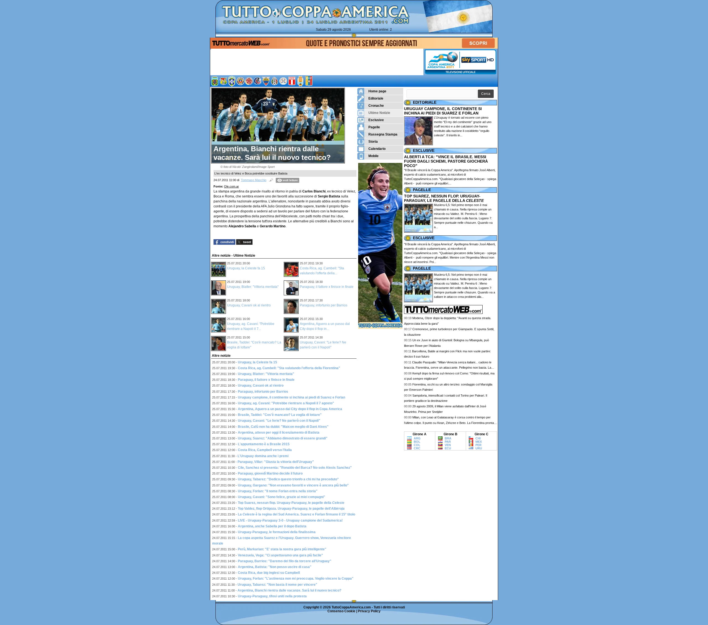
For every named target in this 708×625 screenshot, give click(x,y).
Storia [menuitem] (373, 142)
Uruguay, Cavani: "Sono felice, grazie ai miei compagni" (281, 497)
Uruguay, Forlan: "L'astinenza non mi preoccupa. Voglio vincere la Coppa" (295, 578)
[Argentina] (214, 81)
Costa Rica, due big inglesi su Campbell (269, 573)
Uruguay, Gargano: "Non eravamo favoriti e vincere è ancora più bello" (293, 485)
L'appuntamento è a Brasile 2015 (264, 444)
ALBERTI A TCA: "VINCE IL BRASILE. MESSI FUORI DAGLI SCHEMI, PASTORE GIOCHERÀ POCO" (446, 161)
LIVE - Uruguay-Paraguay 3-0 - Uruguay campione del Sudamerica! (290, 520)
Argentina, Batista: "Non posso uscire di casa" (274, 567)
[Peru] (292, 81)
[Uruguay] (300, 81)
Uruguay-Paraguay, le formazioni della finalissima (277, 532)
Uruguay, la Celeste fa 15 (246, 268)
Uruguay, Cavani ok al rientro (249, 305)
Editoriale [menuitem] (375, 98)
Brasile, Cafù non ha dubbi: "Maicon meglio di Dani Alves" (283, 427)
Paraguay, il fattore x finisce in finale (326, 287)
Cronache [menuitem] (376, 106)
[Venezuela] (309, 81)
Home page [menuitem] (377, 91)
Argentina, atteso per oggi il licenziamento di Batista (278, 432)
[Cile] (240, 81)
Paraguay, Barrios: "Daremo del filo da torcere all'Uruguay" (284, 561)
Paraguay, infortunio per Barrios (323, 305)
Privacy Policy (369, 611)
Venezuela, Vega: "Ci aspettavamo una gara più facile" (280, 555)
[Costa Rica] (257, 81)
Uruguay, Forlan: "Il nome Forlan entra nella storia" (277, 491)
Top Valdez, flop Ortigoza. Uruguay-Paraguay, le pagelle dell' (291, 509)
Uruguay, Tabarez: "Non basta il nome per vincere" (277, 585)
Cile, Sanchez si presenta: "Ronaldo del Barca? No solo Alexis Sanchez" (295, 468)
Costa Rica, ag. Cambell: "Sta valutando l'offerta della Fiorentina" (289, 368)
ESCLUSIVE (423, 150)
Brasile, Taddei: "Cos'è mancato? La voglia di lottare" (280, 415)
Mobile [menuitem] (373, 156)
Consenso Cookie (341, 611)
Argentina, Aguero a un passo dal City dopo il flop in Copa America (290, 409)
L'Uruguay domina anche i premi (263, 456)
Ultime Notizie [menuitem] (379, 113)
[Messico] (274, 81)
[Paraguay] (283, 81)
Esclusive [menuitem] (376, 120)
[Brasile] (232, 81)
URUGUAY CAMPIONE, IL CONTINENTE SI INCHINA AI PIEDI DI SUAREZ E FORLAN (443, 110)
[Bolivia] (223, 81)
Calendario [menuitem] (377, 149)
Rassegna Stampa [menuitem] (382, 134)
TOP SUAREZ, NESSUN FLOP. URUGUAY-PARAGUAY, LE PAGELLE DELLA (444, 198)
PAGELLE (422, 190)
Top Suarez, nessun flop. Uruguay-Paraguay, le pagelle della (291, 503)
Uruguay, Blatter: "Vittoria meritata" (252, 287)
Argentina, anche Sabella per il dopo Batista (272, 526)
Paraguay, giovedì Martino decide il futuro (270, 473)
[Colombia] (249, 81)
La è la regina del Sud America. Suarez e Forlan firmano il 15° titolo (296, 514)
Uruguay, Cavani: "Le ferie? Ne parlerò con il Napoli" (279, 421)
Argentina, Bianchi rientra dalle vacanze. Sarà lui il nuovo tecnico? (289, 590)
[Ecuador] (266, 81)
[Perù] (471, 444)
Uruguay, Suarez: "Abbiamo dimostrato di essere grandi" (282, 438)
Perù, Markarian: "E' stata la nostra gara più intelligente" (282, 549)
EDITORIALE (424, 102)
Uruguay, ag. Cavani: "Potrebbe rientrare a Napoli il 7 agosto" (286, 403)
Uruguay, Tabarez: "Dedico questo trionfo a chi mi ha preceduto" (288, 479)
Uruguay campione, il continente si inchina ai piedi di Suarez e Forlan (291, 397)
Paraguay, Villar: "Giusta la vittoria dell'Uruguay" (276, 462)
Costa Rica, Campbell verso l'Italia (265, 450)
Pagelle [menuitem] (374, 127)
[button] (486, 93)
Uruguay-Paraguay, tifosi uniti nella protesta (272, 596)
